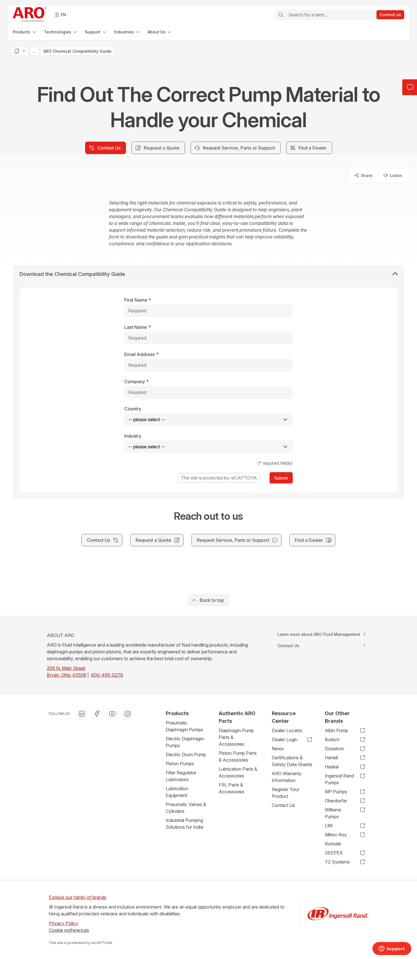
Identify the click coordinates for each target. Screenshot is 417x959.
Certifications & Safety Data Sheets (292, 761)
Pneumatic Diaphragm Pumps (184, 726)
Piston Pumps (180, 763)
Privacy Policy (63, 923)
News (278, 748)
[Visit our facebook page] (97, 713)
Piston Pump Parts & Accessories (238, 756)
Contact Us (283, 805)
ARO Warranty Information (287, 777)
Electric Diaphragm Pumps (185, 742)
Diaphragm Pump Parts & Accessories (236, 737)
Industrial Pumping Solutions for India (184, 823)
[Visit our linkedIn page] (81, 713)
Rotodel (333, 844)
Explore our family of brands (77, 897)
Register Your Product (285, 793)
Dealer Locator (287, 730)
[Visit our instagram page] (127, 713)
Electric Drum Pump (186, 754)
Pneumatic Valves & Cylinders (186, 808)
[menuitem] (25, 32)
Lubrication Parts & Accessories (238, 772)
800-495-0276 (107, 675)
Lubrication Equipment (177, 792)
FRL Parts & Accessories (231, 788)
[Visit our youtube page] (112, 713)
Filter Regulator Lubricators (181, 776)
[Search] (281, 15)
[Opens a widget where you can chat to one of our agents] (391, 949)
